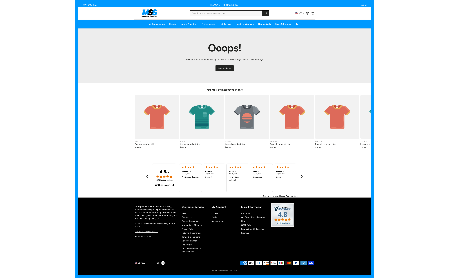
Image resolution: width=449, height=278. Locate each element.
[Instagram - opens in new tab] (163, 263)
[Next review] (301, 176)
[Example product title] (157, 117)
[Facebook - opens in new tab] (153, 263)
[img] (164, 176)
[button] (229, 13)
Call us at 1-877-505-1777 (146, 231)
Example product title (145, 144)
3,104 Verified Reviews (164, 180)
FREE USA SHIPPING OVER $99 (223, 5)
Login (363, 5)
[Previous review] (147, 176)
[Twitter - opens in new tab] (158, 263)
